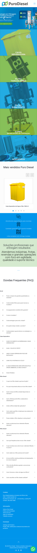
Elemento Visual (23, 547)
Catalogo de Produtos (8, 525)
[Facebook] (18, 550)
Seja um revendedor (8, 514)
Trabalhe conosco (7, 516)
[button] (33, 549)
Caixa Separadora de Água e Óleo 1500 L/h (17, 206)
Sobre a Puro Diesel (8, 509)
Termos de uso (7, 512)
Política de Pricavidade (9, 511)
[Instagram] (21, 550)
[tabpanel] (18, 193)
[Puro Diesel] (15, 3)
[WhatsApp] (16, 550)
